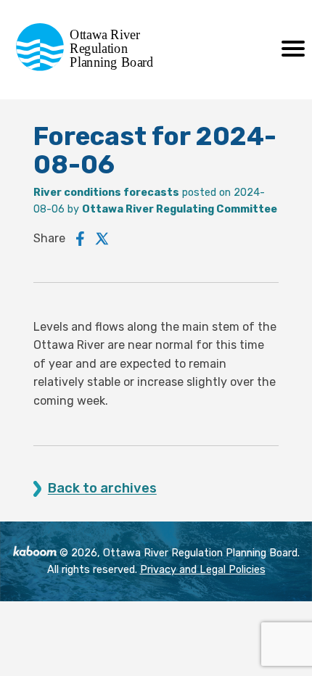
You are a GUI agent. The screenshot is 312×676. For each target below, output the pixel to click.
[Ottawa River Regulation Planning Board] (89, 67)
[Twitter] (102, 238)
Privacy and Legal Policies (203, 570)
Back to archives (102, 488)
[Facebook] (80, 238)
